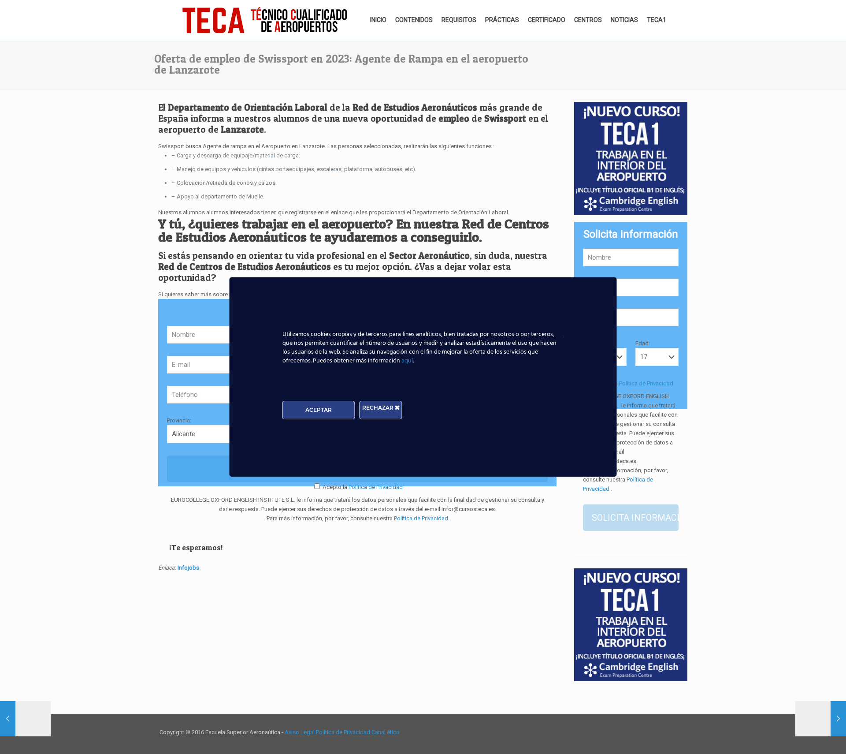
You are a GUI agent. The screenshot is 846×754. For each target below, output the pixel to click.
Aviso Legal (300, 732)
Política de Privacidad (375, 487)
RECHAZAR (378, 407)
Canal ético (385, 732)
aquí (407, 361)
